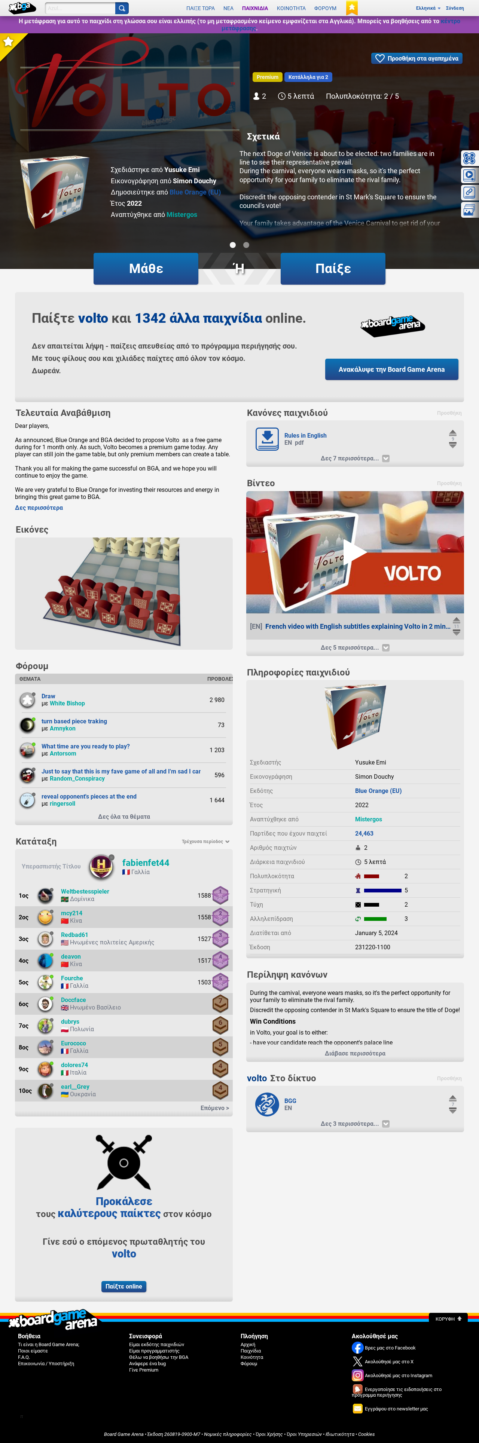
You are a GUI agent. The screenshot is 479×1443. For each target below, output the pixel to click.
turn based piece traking (74, 721)
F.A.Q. (24, 1357)
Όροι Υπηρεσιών (304, 1434)
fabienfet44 (146, 863)
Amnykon (63, 728)
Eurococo (73, 1043)
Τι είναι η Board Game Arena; (48, 1344)
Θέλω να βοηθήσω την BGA (158, 1357)
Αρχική (248, 1344)
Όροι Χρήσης (269, 1434)
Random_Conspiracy (77, 778)
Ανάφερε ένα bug (147, 1363)
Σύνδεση (455, 8)
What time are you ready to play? (86, 746)
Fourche (72, 978)
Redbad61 (74, 934)
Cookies (366, 1434)
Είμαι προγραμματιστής (154, 1351)
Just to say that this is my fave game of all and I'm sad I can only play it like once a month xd (166, 771)
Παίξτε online (124, 1286)
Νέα (228, 8)
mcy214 (71, 913)
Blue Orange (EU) (195, 192)
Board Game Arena (124, 1434)
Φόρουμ (325, 8)
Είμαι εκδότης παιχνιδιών (156, 1344)
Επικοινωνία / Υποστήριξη (46, 1363)
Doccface (73, 1000)
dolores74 (74, 1065)
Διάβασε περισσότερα (355, 1053)
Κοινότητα (291, 8)
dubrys (70, 1021)
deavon (71, 956)
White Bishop (67, 703)
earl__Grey (75, 1086)
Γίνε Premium (143, 1370)
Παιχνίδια (255, 8)
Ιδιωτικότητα (340, 1434)
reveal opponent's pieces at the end (89, 796)
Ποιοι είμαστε (33, 1351)
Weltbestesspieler (85, 891)
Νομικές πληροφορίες (228, 1434)
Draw (48, 696)
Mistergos (182, 214)
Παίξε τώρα (200, 8)
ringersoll (62, 803)
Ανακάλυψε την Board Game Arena (392, 369)
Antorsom (63, 753)
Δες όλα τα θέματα (124, 816)
